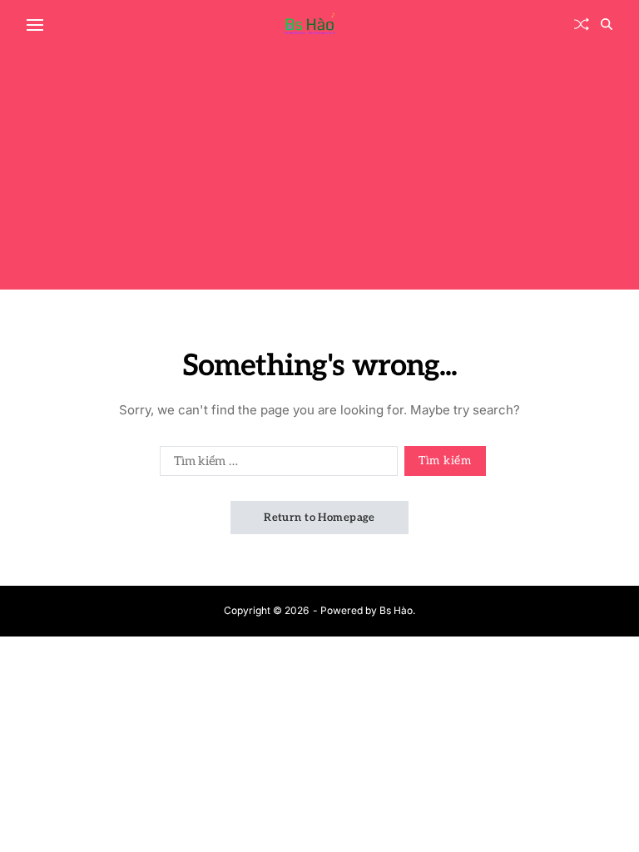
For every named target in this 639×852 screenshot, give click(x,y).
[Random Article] (581, 24)
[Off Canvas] (35, 25)
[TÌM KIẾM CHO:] (275, 464)
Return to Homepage (319, 517)
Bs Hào (396, 610)
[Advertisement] (319, 173)
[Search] (606, 24)
